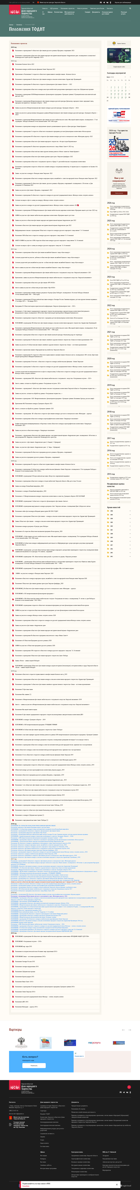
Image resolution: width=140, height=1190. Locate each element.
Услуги (42, 1140)
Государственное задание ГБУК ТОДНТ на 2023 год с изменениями (120, 288)
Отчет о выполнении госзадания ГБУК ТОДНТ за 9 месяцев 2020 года (120, 366)
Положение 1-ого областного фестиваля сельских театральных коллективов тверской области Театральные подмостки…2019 (53, 785)
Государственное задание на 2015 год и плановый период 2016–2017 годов (120, 478)
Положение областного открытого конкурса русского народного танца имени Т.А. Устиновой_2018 (39, 846)
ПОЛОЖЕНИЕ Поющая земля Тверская (22, 922)
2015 (111, 552)
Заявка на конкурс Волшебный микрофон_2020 (29, 486)
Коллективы (58, 12)
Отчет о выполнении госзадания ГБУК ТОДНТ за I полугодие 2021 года (120, 344)
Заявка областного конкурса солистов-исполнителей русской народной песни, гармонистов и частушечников (48, 750)
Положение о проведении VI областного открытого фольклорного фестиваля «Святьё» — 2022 (43, 84)
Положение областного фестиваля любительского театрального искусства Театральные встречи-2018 (40, 848)
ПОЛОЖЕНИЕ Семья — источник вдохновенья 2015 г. (30, 956)
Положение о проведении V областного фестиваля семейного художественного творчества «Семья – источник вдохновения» (52, 684)
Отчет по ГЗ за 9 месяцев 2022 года (119, 318)
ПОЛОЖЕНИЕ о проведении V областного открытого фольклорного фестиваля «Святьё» (41, 501)
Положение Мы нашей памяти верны (26, 709)
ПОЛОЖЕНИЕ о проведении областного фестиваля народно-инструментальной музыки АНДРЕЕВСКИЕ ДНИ (41, 931)
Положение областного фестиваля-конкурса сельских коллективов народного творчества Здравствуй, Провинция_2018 (45, 857)
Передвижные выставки (110, 1159)
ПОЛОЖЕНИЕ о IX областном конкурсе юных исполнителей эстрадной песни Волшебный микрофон (39, 927)
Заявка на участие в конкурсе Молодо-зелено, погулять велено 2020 (35, 615)
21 (122, 94)
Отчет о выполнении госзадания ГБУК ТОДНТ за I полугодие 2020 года (120, 370)
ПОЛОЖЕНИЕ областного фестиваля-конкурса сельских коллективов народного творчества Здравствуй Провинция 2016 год (47, 920)
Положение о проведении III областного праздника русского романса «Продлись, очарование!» (43, 452)
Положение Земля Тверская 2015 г (25, 991)
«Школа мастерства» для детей (112, 1162)
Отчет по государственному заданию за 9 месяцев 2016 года (120, 454)
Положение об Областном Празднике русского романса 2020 (33, 640)
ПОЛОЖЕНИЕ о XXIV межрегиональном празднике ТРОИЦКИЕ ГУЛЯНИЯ (36, 724)
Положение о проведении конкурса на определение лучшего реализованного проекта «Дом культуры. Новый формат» (50, 126)
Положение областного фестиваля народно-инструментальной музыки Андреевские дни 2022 (43, 225)
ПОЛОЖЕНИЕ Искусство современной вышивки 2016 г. (26, 910)
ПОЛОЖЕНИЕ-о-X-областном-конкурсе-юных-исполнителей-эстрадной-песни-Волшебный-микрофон (40, 829)
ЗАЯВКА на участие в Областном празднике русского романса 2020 (35, 645)
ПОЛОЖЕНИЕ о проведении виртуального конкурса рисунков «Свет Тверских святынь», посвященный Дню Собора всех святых (52, 506)
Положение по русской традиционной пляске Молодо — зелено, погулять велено (39, 997)
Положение (14, 850)
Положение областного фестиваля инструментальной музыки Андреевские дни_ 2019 (40, 780)
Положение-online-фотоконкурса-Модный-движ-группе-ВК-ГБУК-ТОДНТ (36, 511)
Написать (34, 1065)
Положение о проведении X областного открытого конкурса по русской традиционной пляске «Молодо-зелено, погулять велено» (54, 366)
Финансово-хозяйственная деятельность (83, 1112)
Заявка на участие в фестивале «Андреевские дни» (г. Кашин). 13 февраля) (38, 442)
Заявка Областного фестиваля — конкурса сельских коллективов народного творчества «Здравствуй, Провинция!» (49, 521)
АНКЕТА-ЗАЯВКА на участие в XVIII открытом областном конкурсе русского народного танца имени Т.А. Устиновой (49, 240)
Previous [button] (123, 1030)
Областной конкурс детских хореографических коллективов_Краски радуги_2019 (39, 770)
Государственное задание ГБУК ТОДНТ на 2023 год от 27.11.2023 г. (120, 292)
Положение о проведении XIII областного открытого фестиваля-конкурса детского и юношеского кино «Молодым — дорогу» (53, 413)
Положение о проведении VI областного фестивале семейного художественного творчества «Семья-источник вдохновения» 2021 (54, 340)
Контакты (110, 8)
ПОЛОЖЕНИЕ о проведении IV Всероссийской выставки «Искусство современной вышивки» (42, 476)
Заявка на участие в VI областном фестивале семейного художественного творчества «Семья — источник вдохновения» (51, 345)
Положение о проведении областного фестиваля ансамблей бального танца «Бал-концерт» (42, 252)
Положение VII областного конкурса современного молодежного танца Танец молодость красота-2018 (41, 843)
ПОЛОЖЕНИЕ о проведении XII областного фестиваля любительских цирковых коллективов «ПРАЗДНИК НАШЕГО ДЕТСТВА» (52, 936)
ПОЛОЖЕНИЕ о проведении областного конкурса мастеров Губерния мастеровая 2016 (36, 915)
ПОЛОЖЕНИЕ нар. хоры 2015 (23, 946)
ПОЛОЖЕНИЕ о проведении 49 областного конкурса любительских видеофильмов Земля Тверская (39, 919)
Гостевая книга (44, 1146)
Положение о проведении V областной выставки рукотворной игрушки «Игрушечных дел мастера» (40, 876)
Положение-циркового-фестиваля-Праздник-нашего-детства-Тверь (30, 827)
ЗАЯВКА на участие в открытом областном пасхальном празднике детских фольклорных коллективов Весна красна (49, 610)
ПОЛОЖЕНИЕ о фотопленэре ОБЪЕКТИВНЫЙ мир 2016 (26, 901)
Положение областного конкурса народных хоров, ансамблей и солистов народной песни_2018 (38, 845)
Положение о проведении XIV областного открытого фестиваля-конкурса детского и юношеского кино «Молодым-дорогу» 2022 (54, 136)
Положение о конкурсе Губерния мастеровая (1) (29, 815)
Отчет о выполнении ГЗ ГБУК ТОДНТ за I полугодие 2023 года (120, 296)
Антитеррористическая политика (50, 1125)
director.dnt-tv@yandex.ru (16, 1114)
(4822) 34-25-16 (13, 1110)
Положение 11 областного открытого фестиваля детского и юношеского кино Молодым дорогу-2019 (45, 760)
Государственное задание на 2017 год (120, 445)
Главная (11, 24)
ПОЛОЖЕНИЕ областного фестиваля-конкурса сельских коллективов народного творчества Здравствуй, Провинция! (44, 866)
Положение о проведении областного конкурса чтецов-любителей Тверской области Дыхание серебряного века (43, 887)
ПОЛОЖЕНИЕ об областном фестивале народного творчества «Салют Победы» (38, 729)
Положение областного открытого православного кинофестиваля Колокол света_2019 (41, 674)
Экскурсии (106, 1155)
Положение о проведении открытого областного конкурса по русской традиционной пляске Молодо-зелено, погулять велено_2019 (54, 765)
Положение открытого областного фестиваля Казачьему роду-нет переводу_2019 (39, 810)
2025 (111, 514)
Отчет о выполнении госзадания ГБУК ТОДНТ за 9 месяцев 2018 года (120, 419)
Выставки (43, 1162)
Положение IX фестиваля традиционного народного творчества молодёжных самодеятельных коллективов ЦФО (49, 714)
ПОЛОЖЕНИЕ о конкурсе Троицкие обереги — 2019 (30, 719)
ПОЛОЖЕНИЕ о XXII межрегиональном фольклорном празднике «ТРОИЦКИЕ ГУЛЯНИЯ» (36, 873)
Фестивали (43, 1155)
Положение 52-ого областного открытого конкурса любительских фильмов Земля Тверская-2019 (44, 755)
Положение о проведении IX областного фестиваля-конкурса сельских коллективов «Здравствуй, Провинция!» (48, 79)
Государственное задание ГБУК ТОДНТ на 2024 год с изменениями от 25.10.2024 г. (120, 257)
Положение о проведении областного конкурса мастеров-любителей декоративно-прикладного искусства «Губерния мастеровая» (54, 89)
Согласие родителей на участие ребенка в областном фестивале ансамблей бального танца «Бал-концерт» (47, 257)
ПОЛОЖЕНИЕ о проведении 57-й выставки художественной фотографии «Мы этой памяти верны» (44, 568)
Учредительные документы (79, 1106)
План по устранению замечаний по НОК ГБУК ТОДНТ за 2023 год (119, 490)
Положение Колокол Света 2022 (24, 64)
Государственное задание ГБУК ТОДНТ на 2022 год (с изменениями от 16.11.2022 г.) (120, 314)
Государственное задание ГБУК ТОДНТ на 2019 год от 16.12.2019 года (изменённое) (120, 402)
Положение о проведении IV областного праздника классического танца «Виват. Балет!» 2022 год (44, 146)
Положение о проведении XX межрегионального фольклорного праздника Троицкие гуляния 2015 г (45, 986)
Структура (43, 1111)
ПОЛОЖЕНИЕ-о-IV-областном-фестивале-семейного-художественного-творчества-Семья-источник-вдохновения (43, 868)
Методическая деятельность (69, 13)
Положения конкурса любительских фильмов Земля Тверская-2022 (35, 69)
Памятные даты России (97, 8)
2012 (111, 556)
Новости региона (82, 8)
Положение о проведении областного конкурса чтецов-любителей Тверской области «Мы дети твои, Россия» (48, 481)
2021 (111, 530)
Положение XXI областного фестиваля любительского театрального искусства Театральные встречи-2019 (46, 790)
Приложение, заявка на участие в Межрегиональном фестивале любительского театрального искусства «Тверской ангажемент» (53, 277)
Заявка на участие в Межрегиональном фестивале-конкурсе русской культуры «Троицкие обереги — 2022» (47, 108)
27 (118, 97)
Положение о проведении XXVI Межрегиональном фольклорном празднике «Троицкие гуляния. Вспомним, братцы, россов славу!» (55, 398)
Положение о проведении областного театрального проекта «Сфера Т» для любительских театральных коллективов (50, 161)
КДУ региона (54, 8)
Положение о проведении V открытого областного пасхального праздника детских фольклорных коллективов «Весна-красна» (53, 131)
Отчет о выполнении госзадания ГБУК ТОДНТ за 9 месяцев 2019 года (120, 393)
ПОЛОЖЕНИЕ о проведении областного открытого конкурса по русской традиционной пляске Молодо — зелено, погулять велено (48, 926)
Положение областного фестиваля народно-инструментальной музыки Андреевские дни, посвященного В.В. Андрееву (45, 880)
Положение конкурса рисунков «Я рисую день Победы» (31, 526)
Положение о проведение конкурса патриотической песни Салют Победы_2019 (39, 805)
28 (122, 97)
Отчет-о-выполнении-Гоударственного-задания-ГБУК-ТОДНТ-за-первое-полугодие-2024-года (120, 267)
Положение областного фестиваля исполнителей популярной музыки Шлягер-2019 (39, 795)
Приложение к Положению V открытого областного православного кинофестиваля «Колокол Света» (45, 74)
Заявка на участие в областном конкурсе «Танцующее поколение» (35, 430)
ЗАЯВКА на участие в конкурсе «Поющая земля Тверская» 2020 (34, 573)
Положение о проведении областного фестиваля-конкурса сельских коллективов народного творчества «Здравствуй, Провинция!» (54, 679)
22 (125, 94)
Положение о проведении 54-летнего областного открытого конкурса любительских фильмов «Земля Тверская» (49, 361)
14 (122, 90)
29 (125, 97)
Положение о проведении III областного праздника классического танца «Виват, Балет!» (41, 635)
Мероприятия (107, 1170)
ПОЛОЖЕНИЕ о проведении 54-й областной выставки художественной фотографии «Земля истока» (39, 875)
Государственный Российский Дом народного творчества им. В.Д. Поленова (21, 1124)
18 (111, 94)
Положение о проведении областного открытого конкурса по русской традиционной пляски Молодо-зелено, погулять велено (53, 620)
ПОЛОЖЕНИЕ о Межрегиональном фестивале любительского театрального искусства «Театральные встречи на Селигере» (46, 905)
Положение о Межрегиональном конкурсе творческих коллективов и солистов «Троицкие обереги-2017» (41, 869)
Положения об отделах (78, 1109)
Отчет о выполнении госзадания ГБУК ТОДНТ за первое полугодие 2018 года (120, 423)
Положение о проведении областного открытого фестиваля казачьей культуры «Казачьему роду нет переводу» (48, 335)
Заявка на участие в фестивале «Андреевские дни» (30, 625)
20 (118, 94)
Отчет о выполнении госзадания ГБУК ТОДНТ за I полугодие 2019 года (120, 397)
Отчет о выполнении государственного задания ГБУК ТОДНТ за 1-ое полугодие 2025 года (120, 239)
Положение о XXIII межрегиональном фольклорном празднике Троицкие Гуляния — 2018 (36, 838)
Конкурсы (43, 1159)
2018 (111, 541)
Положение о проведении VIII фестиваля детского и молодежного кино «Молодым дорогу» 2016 (39, 896)
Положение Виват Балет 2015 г (24, 981)
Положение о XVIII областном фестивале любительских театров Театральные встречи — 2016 (37, 924)
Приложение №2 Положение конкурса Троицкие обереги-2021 (33, 403)
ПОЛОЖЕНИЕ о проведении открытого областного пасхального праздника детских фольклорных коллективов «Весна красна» (47, 839)
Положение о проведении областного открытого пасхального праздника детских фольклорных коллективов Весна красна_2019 (53, 800)
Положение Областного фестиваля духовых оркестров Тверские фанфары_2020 (39, 583)
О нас (43, 13)
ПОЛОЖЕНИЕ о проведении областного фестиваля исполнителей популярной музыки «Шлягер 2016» (40, 903)
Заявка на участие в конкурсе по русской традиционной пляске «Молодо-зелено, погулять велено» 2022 (46, 205)
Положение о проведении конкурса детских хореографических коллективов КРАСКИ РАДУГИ (38, 885)
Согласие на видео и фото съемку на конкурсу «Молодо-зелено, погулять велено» (39, 200)
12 (115, 90)
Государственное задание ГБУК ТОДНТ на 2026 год (120, 214)
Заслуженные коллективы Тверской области (84, 1155)
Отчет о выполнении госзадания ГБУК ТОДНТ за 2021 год (120, 336)
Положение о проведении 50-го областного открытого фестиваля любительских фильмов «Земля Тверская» (42, 878)
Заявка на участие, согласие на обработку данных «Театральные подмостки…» (38, 393)
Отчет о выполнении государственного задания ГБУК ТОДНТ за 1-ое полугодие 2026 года (120, 207)
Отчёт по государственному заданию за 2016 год (120, 462)
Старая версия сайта (119, 66)
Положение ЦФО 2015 (21, 1002)
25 (111, 97)
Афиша (50, 12)
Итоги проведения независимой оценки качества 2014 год (120, 498)
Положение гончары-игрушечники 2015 (26, 966)
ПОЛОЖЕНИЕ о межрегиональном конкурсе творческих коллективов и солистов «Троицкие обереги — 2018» (42, 836)
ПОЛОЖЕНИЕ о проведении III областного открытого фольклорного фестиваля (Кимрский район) (39, 913)
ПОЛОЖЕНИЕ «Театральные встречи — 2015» (28, 941)
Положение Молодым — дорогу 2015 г (26, 1007)
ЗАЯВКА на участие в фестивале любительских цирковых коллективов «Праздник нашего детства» (44, 215)
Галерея (87, 12)
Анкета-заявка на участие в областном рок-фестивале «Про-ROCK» (35, 287)
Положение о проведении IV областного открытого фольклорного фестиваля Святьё (35, 831)
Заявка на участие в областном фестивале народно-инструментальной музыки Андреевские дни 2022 (45, 220)
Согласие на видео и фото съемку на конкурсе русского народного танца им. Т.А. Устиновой (42, 245)
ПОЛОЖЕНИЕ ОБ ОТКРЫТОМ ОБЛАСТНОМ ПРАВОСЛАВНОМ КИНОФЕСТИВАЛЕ (33, 825)
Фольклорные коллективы (79, 1171)
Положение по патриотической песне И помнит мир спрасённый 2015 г (36, 951)
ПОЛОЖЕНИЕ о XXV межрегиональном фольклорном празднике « (34, 593)
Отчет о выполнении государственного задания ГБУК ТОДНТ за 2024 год (120, 252)
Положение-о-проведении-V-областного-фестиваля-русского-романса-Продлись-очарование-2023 (44, 50)
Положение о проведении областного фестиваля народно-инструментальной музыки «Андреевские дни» (46, 630)
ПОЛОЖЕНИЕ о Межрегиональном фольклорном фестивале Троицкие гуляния (33, 917)
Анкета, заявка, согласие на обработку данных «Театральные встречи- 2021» (38, 383)
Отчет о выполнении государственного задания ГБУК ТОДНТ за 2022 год (120, 309)
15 (125, 90)
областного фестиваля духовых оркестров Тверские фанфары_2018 (37, 850)
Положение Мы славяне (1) (23, 694)
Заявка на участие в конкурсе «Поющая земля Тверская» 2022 (33, 173)
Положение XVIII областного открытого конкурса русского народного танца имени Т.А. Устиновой (44, 235)
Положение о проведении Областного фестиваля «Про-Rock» (29, 832)
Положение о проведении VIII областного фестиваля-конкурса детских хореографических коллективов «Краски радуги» (45, 894)
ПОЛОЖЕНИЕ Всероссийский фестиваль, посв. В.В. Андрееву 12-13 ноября (32, 912)
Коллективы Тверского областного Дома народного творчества (52, 1118)
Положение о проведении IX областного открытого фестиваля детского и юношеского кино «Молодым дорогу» (43, 861)
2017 (111, 545)
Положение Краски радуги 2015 (24, 976)
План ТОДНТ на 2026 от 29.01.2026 (119, 212)
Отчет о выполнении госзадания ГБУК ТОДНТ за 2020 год (120, 362)
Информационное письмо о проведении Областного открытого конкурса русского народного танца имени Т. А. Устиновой (52, 230)
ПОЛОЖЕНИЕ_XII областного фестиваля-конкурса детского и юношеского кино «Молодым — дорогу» (45, 588)
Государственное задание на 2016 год (120, 466)
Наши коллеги (44, 1143)
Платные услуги (124, 13)
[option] (21, 1043)
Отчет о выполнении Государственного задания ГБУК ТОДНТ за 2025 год (120, 224)
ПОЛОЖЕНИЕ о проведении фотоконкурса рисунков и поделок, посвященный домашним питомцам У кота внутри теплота (52, 739)
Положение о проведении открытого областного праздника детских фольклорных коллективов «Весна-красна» (49, 318)
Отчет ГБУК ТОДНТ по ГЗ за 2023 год (119, 280)
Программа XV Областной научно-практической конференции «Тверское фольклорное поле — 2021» (45, 306)
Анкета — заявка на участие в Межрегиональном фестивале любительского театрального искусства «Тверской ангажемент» (52, 704)
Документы (96, 12)
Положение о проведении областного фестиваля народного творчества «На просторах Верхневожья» (46, 141)
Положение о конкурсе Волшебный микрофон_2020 (30, 491)
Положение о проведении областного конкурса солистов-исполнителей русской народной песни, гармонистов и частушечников (53, 745)
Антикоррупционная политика (49, 1122)
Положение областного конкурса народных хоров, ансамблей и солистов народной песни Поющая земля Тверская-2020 (51, 578)
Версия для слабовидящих (123, 2)
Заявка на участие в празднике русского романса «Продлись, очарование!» (37, 457)
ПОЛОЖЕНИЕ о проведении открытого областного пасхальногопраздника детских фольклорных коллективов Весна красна (52, 605)
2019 (111, 537)
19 (115, 94)
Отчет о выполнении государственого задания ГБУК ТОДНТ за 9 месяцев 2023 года (120, 284)
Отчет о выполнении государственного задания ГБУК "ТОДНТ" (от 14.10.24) (120, 262)
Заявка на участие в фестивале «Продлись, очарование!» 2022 (33, 190)
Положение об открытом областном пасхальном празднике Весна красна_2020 (38, 531)
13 (118, 90)
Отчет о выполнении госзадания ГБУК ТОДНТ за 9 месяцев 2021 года (120, 340)
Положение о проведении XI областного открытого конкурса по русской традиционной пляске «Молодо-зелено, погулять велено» (54, 195)
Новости (44, 8)
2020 (111, 533)
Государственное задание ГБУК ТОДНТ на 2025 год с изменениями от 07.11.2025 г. (120, 229)
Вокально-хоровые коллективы (80, 1162)
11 (111, 90)
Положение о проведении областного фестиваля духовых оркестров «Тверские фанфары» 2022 (44, 156)
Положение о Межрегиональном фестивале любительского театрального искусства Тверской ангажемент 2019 (48, 699)
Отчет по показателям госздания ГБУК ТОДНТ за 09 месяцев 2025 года (120, 234)
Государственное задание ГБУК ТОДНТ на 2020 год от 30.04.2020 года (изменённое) (120, 375)
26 (115, 97)
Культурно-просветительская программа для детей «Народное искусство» (116, 1166)
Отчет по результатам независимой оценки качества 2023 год (119, 494)
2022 (111, 526)
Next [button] (129, 1030)
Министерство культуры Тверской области (21, 1118)
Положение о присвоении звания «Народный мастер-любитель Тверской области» (40, 350)
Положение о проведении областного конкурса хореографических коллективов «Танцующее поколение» (46, 418)
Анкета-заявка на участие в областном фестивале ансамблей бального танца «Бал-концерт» (42, 267)
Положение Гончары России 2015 (25, 961)
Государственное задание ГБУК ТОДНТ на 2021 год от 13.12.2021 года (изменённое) (120, 349)
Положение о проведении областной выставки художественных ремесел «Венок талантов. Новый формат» (47, 151)
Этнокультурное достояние (107, 13)
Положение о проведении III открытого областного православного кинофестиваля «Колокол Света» (45, 464)
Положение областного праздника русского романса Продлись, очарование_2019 (39, 775)
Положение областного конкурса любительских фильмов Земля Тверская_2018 (34, 853)
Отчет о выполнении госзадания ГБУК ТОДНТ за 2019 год (120, 389)
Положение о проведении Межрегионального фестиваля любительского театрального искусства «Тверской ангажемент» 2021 (53, 272)
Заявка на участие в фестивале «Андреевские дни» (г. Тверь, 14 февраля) (37, 447)
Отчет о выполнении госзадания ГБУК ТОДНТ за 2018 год (120, 415)
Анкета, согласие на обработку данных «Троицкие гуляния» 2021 (34, 408)
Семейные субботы (45, 1165)
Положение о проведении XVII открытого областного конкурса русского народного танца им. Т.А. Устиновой (47, 650)
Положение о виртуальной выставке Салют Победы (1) (31, 820)
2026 (111, 511)
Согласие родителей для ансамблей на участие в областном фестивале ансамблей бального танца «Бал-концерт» (49, 262)
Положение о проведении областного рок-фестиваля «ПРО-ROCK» (35, 282)
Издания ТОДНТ (45, 1114)
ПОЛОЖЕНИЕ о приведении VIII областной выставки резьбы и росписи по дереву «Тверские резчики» (46, 556)
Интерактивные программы (48, 1168)
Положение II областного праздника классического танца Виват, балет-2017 (32, 891)
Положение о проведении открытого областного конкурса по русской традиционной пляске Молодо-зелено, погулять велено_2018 (49, 852)
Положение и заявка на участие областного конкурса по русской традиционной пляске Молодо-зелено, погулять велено (46, 883)
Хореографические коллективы (80, 1159)
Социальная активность (47, 1133)
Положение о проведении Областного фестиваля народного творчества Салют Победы (41, 655)
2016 (111, 549)
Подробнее (25, 1186)
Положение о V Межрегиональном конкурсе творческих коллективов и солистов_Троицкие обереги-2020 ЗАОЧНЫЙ (50, 496)
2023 (111, 522)
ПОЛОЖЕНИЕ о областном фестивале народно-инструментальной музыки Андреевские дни (37, 841)
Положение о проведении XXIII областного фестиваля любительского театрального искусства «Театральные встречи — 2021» (53, 378)
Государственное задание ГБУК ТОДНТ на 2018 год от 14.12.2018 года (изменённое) (120, 428)
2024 (111, 518)
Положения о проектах (67, 8)
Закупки (42, 1137)
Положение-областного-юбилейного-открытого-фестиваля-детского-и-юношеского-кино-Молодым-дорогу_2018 (44, 855)
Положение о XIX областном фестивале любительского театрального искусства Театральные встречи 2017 (41, 889)
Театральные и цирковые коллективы (82, 1168)
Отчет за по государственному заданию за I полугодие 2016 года (120, 458)
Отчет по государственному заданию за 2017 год (120, 442)
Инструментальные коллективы (80, 1165)
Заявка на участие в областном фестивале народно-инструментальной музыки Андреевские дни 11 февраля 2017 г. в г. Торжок (46, 882)
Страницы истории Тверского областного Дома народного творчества (52, 1106)
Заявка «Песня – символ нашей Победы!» (27, 660)
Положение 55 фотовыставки (24, 689)
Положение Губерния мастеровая (25, 971)
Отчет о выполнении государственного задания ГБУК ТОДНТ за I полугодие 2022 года (120, 322)
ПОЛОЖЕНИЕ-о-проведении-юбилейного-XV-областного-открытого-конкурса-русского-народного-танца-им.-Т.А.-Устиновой (46, 929)
